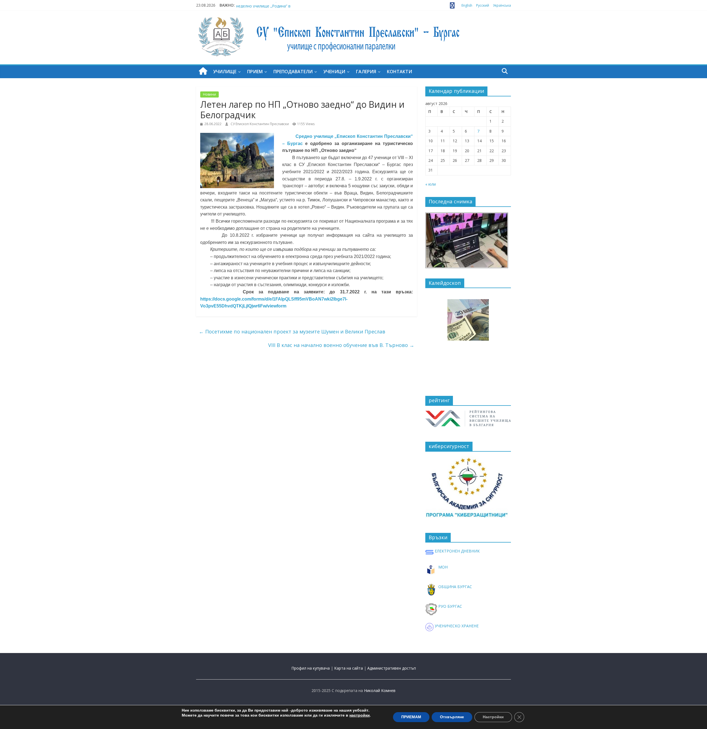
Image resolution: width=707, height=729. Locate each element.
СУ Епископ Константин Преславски (260, 124)
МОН (442, 567)
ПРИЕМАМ (411, 717)
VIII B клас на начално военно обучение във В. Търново (341, 345)
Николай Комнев (379, 690)
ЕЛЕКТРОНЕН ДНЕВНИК (457, 551)
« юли (430, 184)
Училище (224, 72)
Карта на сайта (348, 668)
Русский (482, 5)
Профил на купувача (310, 668)
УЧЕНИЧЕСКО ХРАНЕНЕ (456, 625)
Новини (209, 94)
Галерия (366, 72)
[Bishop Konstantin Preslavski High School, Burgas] (203, 71)
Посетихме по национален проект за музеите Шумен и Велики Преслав (292, 331)
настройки (359, 715)
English (466, 5)
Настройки (493, 717)
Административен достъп (391, 668)
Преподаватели (293, 72)
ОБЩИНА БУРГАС (454, 586)
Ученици (334, 72)
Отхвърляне (452, 717)
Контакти (399, 72)
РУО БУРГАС (449, 606)
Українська (502, 5)
